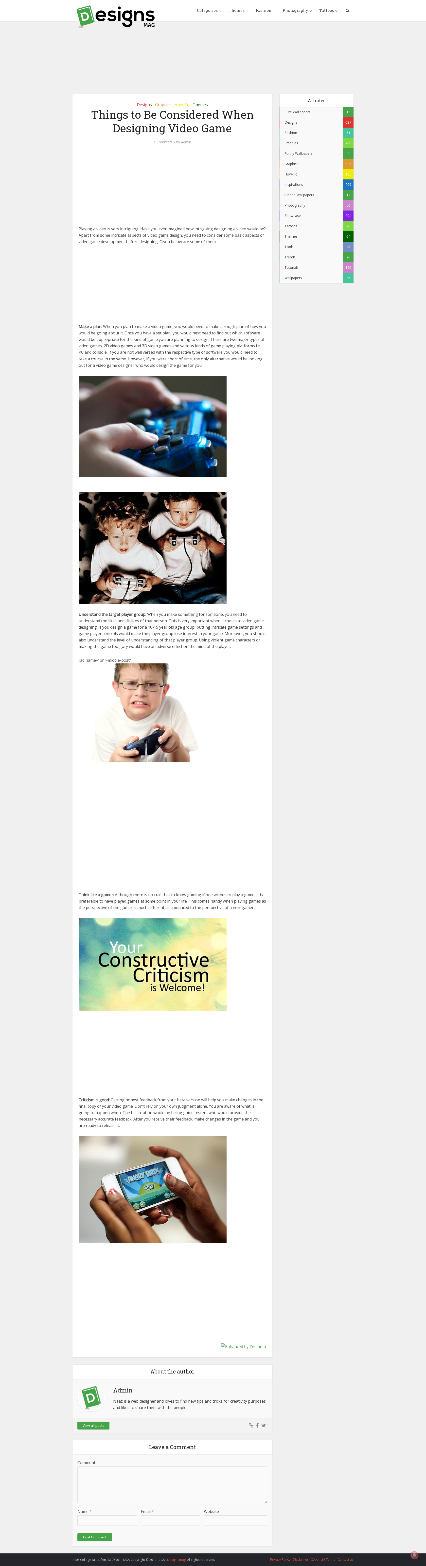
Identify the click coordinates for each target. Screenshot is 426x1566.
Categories (207, 10)
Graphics (163, 104)
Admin (186, 142)
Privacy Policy (280, 1559)
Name (84, 1511)
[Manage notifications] (414, 1555)
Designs (144, 104)
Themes (237, 10)
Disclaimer (300, 1559)
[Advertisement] (213, 54)
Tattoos (326, 10)
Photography (295, 10)
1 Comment (163, 142)
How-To (182, 104)
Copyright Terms (323, 1559)
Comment (86, 1462)
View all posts (93, 1425)
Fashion (263, 10)
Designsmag (176, 1559)
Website (211, 1511)
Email (147, 1511)
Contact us (346, 1559)
